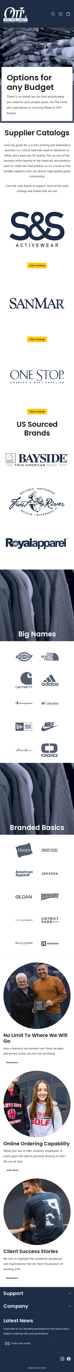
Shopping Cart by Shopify (37, 1368)
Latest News (18, 1320)
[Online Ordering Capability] (37, 1104)
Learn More (12, 1170)
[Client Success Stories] (37, 1211)
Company (15, 1306)
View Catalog (37, 265)
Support (13, 1293)
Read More (12, 1062)
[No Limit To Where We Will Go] (37, 995)
